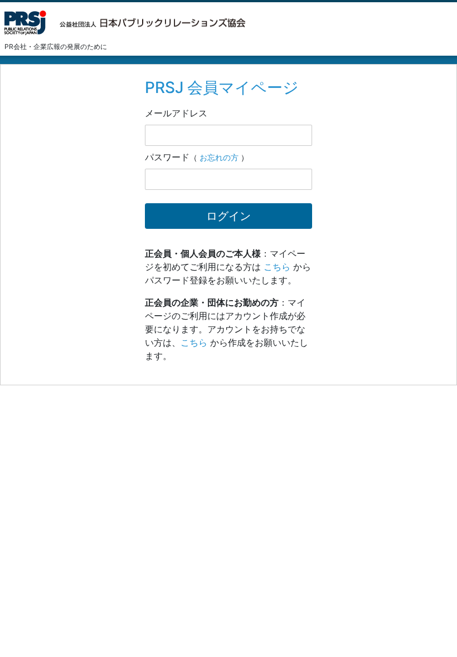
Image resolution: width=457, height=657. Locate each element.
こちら (277, 266)
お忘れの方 (219, 157)
